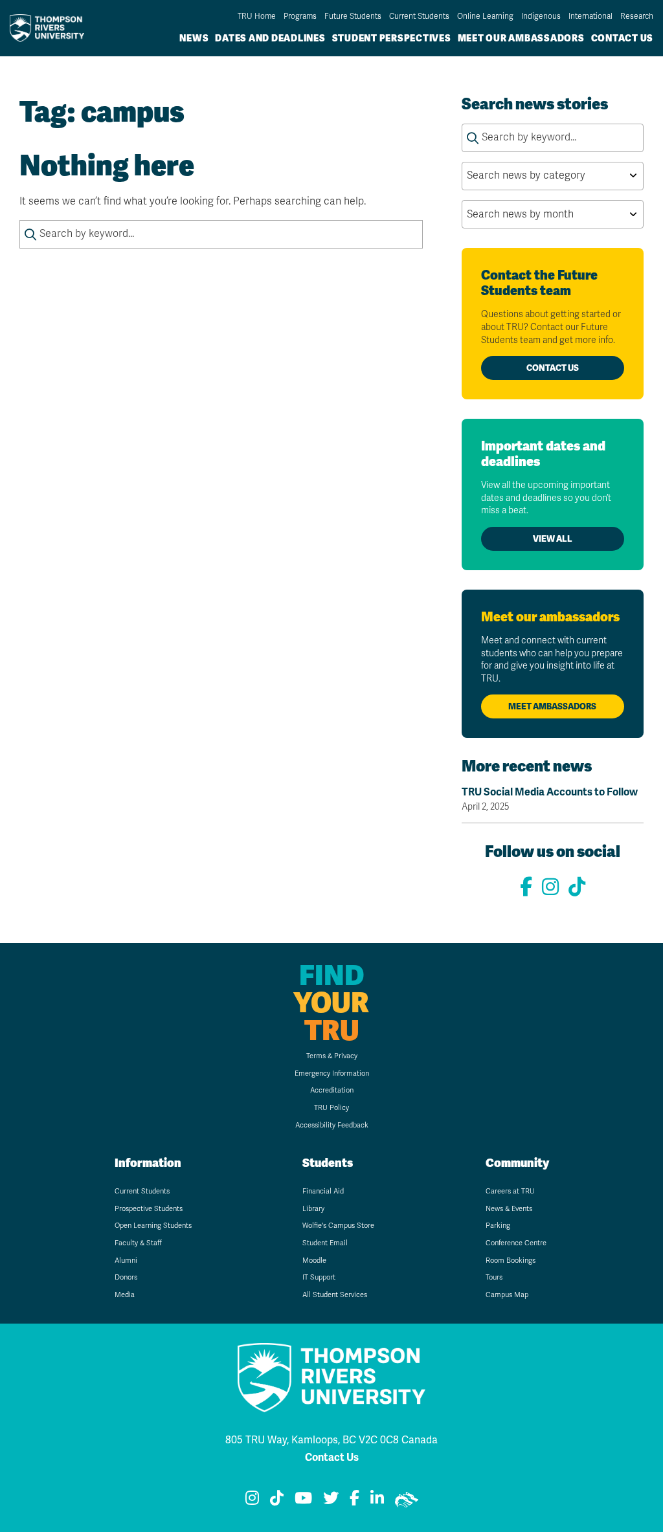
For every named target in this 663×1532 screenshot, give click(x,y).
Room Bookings (510, 1260)
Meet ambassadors (552, 706)
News (193, 38)
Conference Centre (516, 1243)
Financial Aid (323, 1191)
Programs (300, 16)
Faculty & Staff (138, 1243)
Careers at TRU (510, 1191)
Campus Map (507, 1295)
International (590, 16)
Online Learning (485, 16)
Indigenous (541, 16)
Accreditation (332, 1090)
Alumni (126, 1260)
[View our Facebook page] (526, 887)
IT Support (318, 1277)
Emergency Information (332, 1073)
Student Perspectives (391, 38)
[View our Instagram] (550, 887)
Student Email (325, 1243)
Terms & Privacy (331, 1056)
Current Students (419, 16)
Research (636, 16)
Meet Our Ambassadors (521, 38)
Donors (126, 1277)
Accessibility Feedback (331, 1125)
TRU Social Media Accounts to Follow (550, 799)
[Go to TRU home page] (51, 27)
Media (125, 1295)
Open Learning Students (153, 1225)
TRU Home (257, 16)
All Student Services (334, 1295)
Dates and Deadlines (270, 38)
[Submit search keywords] (30, 234)
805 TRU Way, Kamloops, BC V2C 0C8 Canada (331, 1440)
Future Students (352, 16)
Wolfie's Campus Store (338, 1225)
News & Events (509, 1209)
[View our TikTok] (576, 887)
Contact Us (622, 38)
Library (313, 1209)
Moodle (314, 1260)
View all (552, 538)
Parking (498, 1225)
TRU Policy (331, 1108)
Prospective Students (149, 1209)
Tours (494, 1277)
